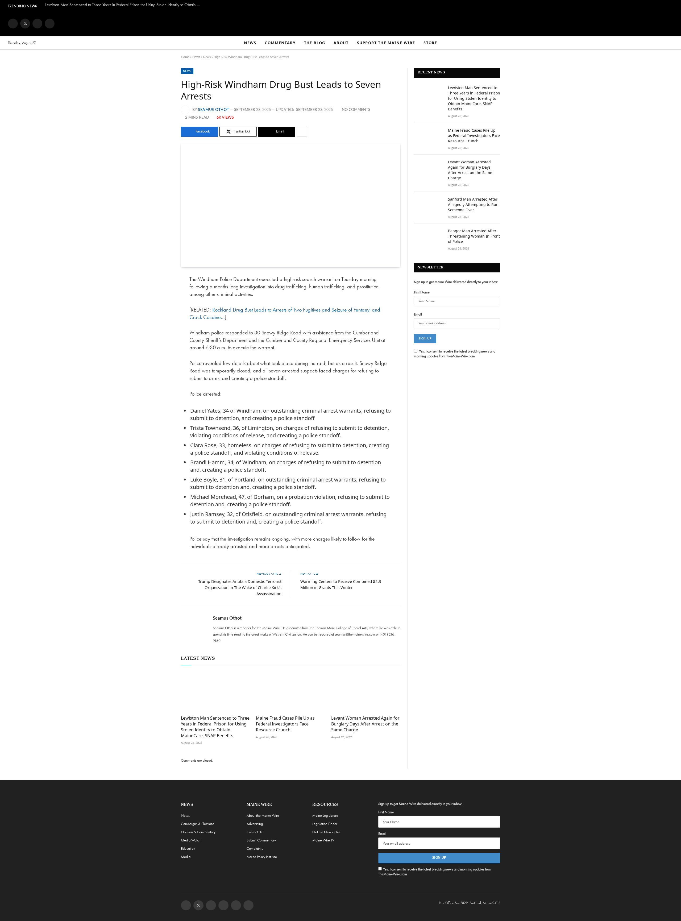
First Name (422, 292)
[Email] (162, 333)
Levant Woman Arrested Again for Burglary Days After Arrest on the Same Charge (365, 724)
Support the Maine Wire (386, 42)
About (341, 42)
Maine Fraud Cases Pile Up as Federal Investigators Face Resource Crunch (285, 724)
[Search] (670, 43)
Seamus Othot (213, 110)
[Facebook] (162, 293)
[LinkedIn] (162, 320)
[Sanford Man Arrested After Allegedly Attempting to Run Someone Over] (428, 206)
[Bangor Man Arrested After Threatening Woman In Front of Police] (428, 238)
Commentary (280, 42)
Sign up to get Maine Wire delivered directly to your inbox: (456, 281)
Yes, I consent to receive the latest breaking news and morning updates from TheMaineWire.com (454, 353)
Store (430, 42)
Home (185, 57)
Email (418, 314)
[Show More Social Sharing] (302, 132)
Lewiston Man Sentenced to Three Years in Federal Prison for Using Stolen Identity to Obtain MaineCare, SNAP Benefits (125, 4)
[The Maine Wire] (340, 23)
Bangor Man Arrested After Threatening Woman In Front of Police (474, 236)
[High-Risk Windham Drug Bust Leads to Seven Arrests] (290, 205)
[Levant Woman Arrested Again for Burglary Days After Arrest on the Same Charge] (365, 691)
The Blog (314, 42)
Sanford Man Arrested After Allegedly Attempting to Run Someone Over (473, 204)
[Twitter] (162, 306)
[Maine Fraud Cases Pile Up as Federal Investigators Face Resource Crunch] (290, 691)
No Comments (356, 110)
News (250, 42)
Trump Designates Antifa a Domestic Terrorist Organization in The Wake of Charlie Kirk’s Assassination (239, 587)
